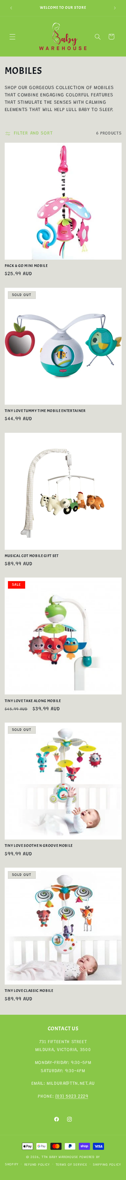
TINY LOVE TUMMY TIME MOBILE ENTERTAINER (45, 410)
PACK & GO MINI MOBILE (26, 265)
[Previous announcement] (11, 7)
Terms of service (71, 1165)
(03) (60, 1096)
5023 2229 (77, 1096)
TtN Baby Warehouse (60, 1157)
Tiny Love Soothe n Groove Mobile (39, 845)
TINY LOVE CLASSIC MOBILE (29, 990)
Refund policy (37, 1165)
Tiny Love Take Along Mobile (33, 701)
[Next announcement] (114, 7)
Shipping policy (107, 1165)
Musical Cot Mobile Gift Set (32, 556)
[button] (12, 36)
